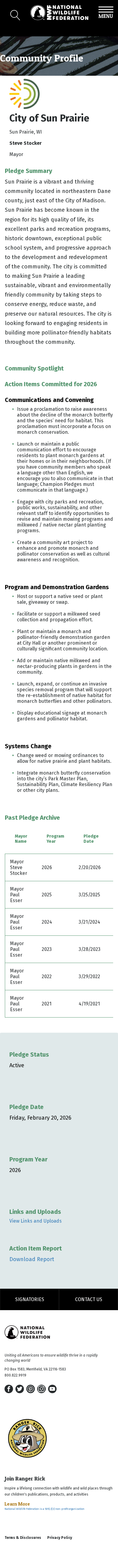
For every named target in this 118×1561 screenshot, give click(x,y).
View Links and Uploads (35, 1221)
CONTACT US (88, 1299)
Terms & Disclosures (23, 1538)
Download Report (31, 1259)
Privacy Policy (59, 1538)
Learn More (17, 1504)
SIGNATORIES (29, 1299)
